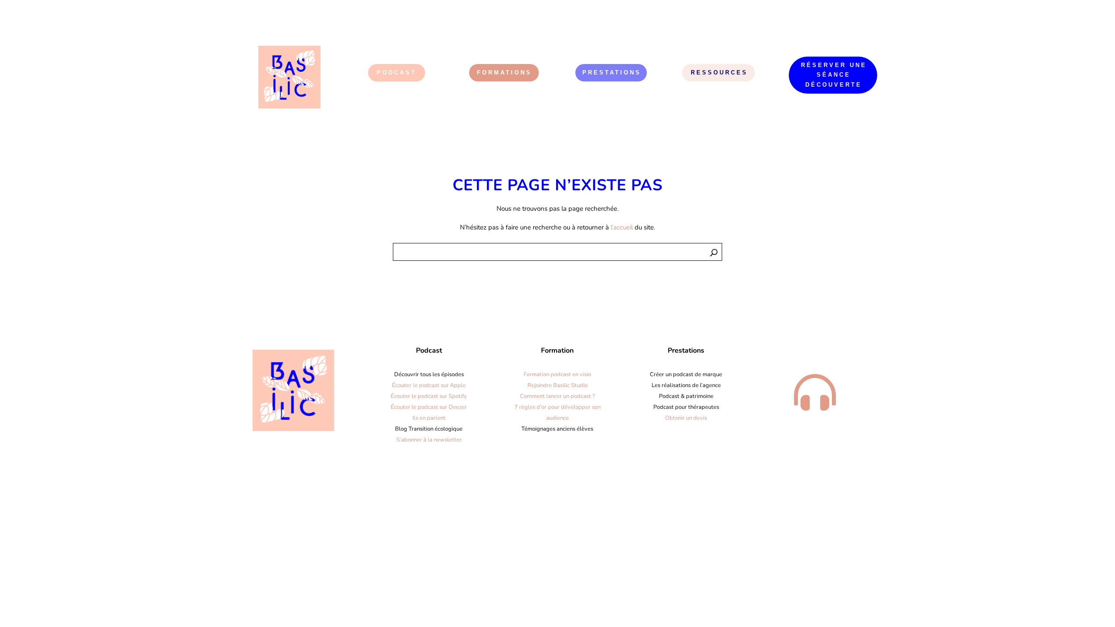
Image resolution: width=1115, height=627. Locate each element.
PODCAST (396, 72)
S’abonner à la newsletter (429, 440)
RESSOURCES (719, 72)
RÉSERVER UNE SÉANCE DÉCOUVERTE (834, 75)
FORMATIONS (504, 72)
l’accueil (622, 227)
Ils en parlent (429, 418)
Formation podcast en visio (557, 374)
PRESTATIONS (611, 72)
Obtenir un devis (686, 418)
